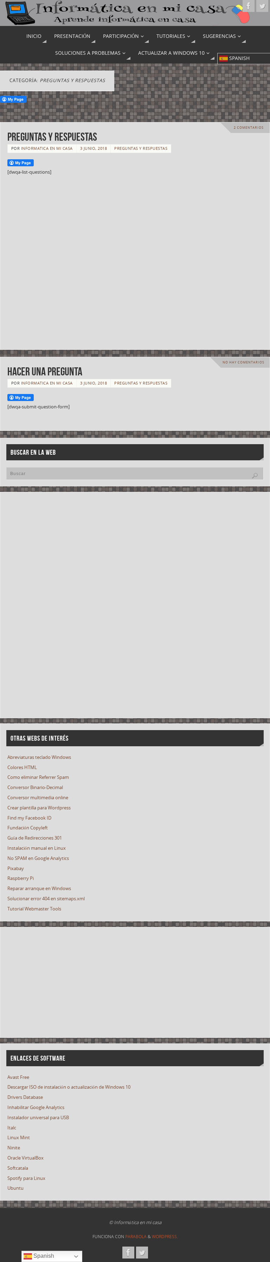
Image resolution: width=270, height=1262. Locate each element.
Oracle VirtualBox (25, 1158)
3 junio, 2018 (93, 148)
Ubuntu (15, 1188)
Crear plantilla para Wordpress (39, 807)
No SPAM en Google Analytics (38, 858)
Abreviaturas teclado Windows (39, 757)
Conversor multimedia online (37, 797)
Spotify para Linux (26, 1178)
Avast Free (18, 1077)
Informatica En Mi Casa (47, 148)
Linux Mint (18, 1137)
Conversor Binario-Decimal (35, 787)
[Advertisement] (135, 260)
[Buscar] (254, 475)
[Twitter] (262, 6)
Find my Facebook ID (29, 818)
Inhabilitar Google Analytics (35, 1107)
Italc (11, 1127)
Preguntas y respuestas (140, 148)
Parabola (136, 1237)
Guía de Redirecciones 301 (34, 838)
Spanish (43, 1256)
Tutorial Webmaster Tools (34, 909)
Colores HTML (22, 767)
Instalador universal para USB (38, 1117)
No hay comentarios (243, 362)
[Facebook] (249, 6)
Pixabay (15, 868)
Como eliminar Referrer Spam (38, 777)
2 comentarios (249, 127)
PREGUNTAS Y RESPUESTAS (52, 137)
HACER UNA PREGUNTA (44, 371)
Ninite (13, 1147)
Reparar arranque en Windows (39, 888)
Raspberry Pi (20, 878)
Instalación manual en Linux (36, 848)
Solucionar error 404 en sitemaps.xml (46, 898)
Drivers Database (25, 1097)
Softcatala (17, 1168)
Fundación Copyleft (27, 827)
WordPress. (165, 1237)
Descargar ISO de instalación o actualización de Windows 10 (68, 1087)
